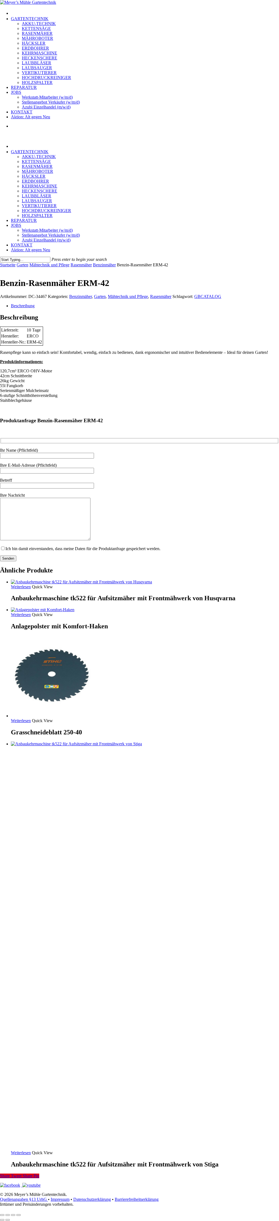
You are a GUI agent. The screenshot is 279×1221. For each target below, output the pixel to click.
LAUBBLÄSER (36, 196)
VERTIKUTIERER (39, 205)
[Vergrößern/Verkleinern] (2, 1215)
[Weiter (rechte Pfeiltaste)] (7, 1220)
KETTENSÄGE (36, 161)
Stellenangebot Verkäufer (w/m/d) (51, 235)
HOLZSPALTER (37, 215)
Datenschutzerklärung (92, 1199)
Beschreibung (23, 305)
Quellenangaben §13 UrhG (24, 1199)
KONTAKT (21, 245)
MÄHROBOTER (37, 171)
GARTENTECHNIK (29, 151)
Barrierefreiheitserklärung (137, 1199)
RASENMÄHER (37, 166)
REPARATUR (24, 220)
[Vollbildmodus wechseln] (7, 1215)
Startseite (8, 265)
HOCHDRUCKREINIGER (46, 210)
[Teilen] (13, 1215)
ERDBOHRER (35, 181)
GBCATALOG (207, 296)
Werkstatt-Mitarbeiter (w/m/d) (47, 230)
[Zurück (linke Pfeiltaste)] (2, 1220)
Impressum (60, 1199)
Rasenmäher (81, 265)
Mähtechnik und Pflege (49, 265)
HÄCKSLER (34, 176)
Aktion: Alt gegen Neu (30, 250)
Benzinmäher (104, 265)
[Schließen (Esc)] (18, 1215)
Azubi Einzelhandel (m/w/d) (46, 240)
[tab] (145, 305)
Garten (22, 265)
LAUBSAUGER (37, 200)
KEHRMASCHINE (39, 186)
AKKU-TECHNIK (39, 156)
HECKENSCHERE (39, 191)
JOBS (16, 225)
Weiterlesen (21, 586)
